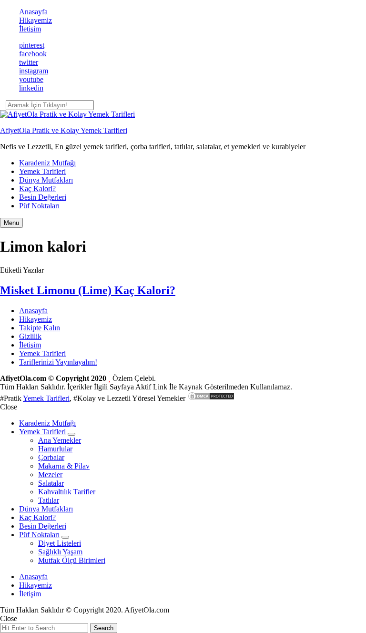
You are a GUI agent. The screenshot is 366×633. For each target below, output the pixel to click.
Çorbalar (51, 457)
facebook (33, 54)
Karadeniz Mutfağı (47, 163)
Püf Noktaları (39, 206)
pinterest (31, 45)
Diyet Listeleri (59, 543)
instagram (33, 71)
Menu (11, 222)
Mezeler (50, 474)
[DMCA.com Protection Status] (211, 398)
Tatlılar (48, 500)
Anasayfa (33, 12)
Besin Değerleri (42, 197)
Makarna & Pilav (64, 466)
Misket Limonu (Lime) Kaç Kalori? (87, 290)
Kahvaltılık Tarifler (66, 492)
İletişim (30, 29)
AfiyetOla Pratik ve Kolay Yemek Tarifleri (63, 130)
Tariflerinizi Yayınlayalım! (58, 362)
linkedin (31, 88)
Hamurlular (55, 449)
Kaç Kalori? (37, 188)
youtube (31, 79)
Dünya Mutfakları (46, 180)
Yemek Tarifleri (42, 171)
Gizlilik (30, 336)
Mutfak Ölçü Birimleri (71, 560)
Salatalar (51, 483)
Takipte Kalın (39, 328)
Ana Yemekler (59, 440)
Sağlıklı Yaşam (60, 552)
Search (103, 628)
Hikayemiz (35, 20)
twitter (28, 62)
